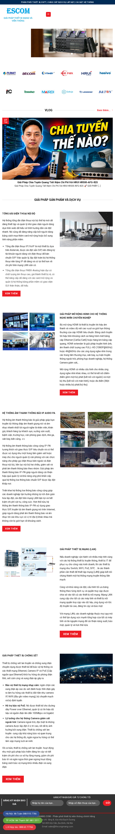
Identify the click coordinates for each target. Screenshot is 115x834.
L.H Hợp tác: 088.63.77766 (19, 827)
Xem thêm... (103, 110)
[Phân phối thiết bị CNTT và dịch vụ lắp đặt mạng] (21, 14)
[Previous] (36, 43)
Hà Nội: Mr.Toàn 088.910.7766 (21, 813)
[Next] (107, 43)
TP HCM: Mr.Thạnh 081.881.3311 (22, 820)
